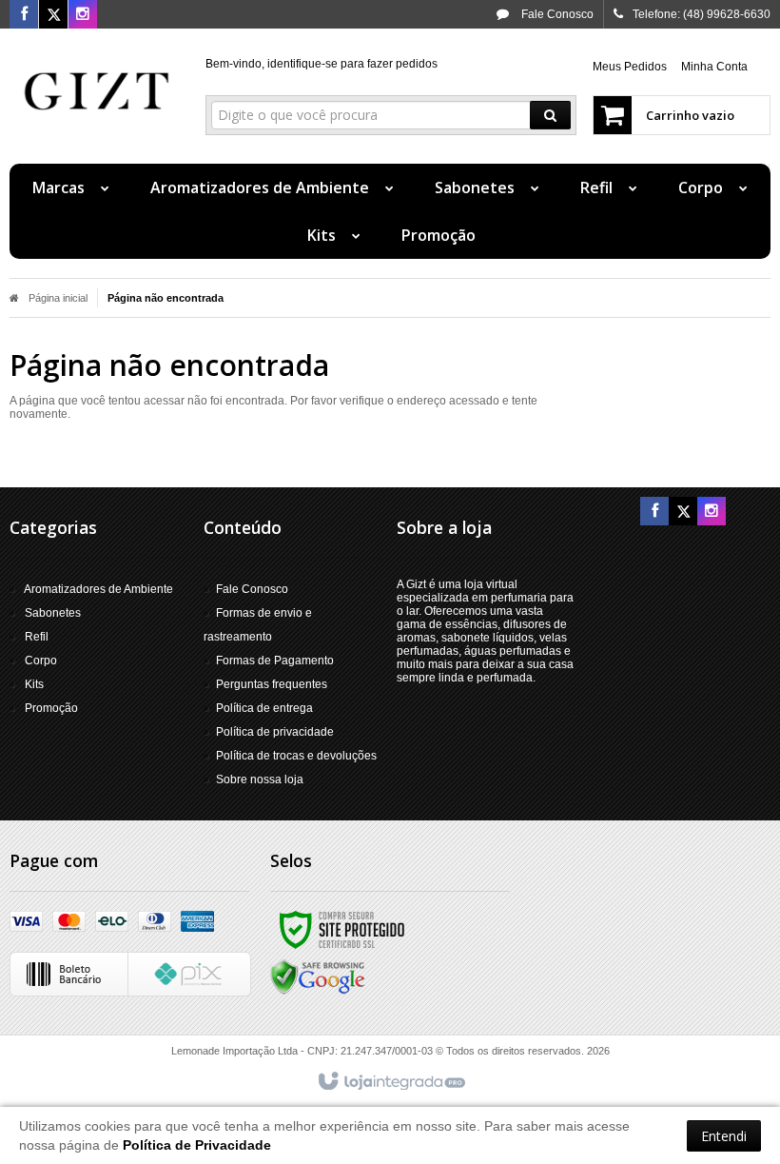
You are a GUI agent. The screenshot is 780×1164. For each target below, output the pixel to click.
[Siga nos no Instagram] (82, 15)
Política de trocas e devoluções (296, 755)
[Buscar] (550, 115)
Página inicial (58, 298)
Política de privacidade (275, 732)
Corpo (41, 660)
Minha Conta (714, 66)
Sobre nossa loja (259, 779)
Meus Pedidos (630, 66)
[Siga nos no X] (53, 15)
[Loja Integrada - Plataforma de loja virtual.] (390, 1082)
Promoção (51, 708)
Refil (37, 636)
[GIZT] (97, 91)
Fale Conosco (556, 14)
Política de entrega (264, 708)
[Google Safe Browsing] (317, 976)
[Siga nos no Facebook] (24, 15)
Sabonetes (53, 613)
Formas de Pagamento (275, 660)
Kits (34, 684)
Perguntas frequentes (271, 684)
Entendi (724, 1136)
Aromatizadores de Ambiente (98, 589)
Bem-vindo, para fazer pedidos (321, 63)
